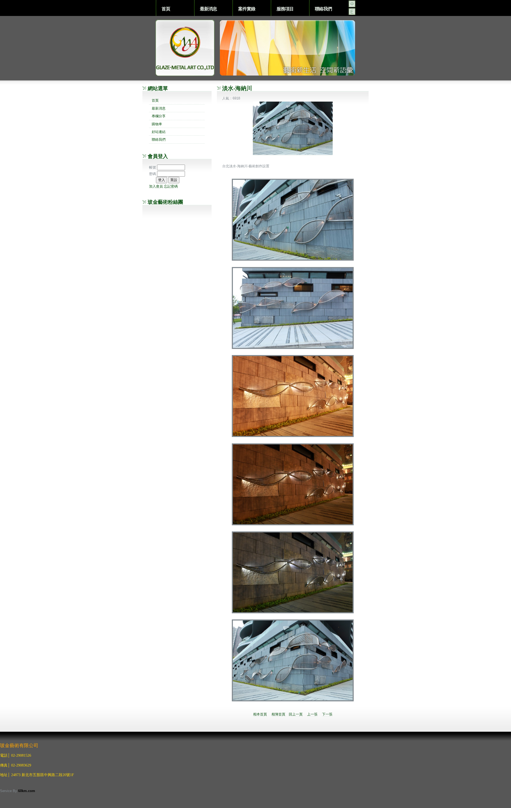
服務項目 (285, 8)
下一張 (327, 714)
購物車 (157, 124)
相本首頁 (260, 714)
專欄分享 (159, 116)
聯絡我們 (323, 8)
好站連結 (159, 132)
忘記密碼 (171, 186)
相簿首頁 (278, 714)
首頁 (166, 8)
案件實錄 (246, 8)
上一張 (312, 714)
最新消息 (208, 8)
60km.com (26, 791)
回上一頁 (296, 714)
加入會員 (156, 186)
